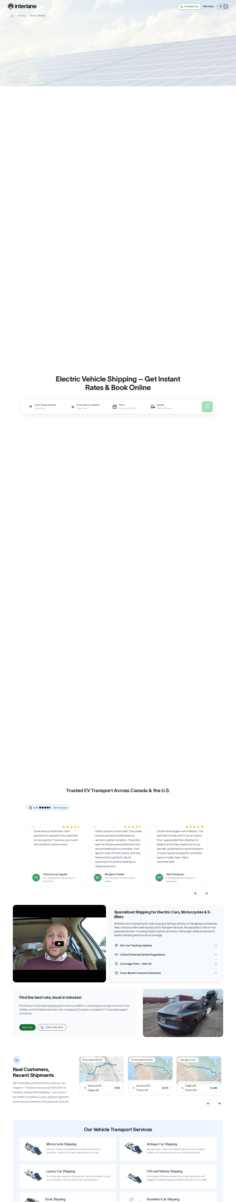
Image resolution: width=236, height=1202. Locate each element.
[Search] (139, 6)
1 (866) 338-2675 (54, 1027)
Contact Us (191, 6)
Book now (27, 1027)
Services (208, 6)
